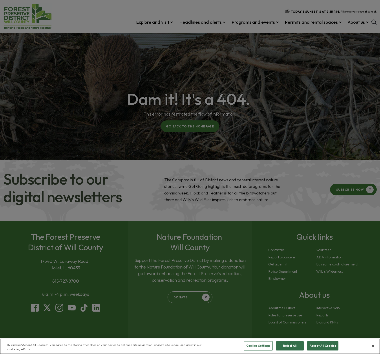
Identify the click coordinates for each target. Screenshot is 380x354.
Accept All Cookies (323, 345)
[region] (190, 346)
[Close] (373, 346)
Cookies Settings (258, 345)
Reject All (290, 345)
